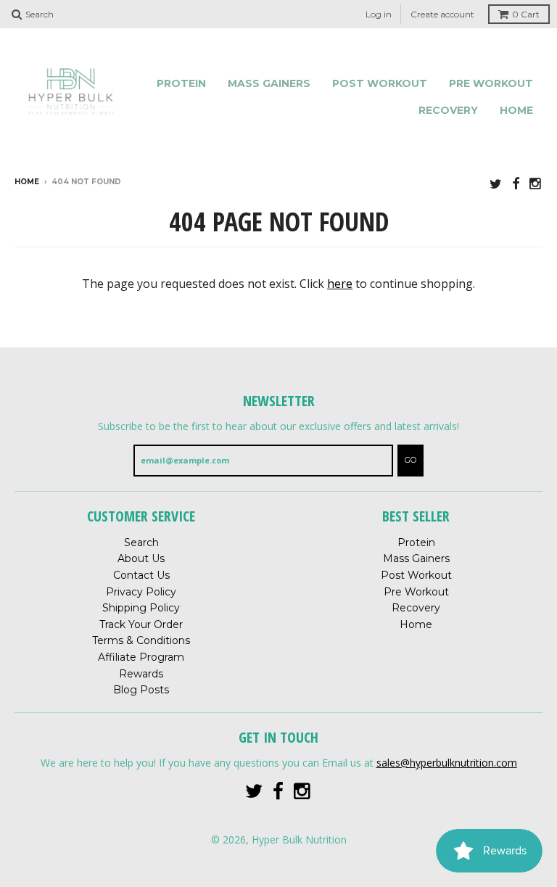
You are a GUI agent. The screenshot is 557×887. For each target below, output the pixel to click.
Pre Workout (491, 83)
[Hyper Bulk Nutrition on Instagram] (535, 183)
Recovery (448, 110)
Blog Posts (141, 689)
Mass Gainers (269, 83)
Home (516, 110)
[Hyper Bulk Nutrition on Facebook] (515, 183)
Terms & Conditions (141, 640)
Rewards (141, 673)
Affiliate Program (141, 657)
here (339, 284)
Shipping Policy (141, 607)
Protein (181, 83)
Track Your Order (141, 624)
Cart (526, 14)
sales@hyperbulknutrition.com (446, 763)
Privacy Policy (141, 591)
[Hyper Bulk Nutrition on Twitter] (496, 183)
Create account (442, 14)
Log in (379, 14)
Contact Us (141, 575)
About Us (141, 558)
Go (410, 460)
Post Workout (379, 83)
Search (141, 542)
